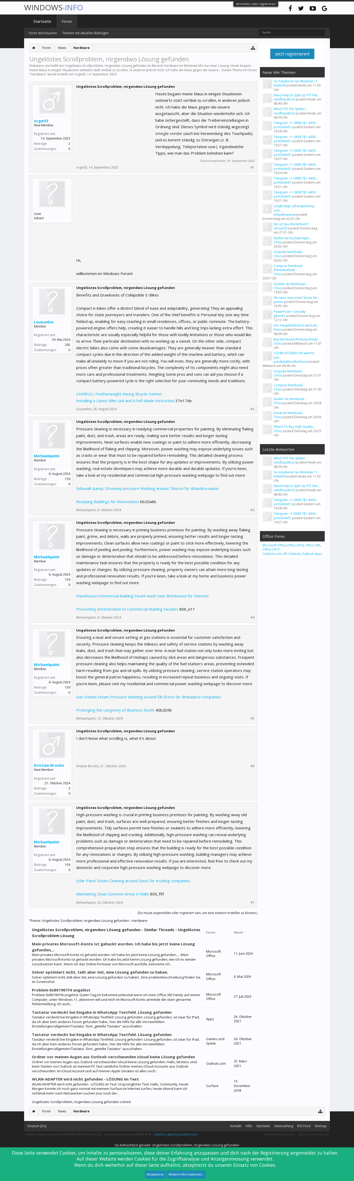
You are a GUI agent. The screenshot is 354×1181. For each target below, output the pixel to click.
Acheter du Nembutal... (290, 284)
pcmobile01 (282, 127)
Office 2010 (295, 545)
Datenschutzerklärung (313, 1134)
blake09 (279, 85)
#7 (252, 903)
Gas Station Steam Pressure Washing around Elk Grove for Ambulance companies (148, 696)
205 (67, 345)
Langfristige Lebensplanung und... (294, 208)
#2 (252, 409)
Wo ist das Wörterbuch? (291, 224)
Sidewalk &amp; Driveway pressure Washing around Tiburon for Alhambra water (147, 488)
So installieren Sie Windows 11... (297, 81)
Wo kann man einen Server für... (297, 297)
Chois (278, 242)
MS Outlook (291, 554)
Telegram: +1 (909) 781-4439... (296, 123)
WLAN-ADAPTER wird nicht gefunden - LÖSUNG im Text (85, 1079)
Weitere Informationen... (186, 1174)
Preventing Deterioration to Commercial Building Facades (127, 609)
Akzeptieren (155, 1174)
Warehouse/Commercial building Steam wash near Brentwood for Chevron (142, 595)
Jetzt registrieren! (292, 54)
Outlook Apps (312, 554)
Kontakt (235, 1126)
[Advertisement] (115, 123)
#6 (252, 766)
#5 (252, 718)
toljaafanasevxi (285, 214)
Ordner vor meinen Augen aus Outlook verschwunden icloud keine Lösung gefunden (113, 1056)
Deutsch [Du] (36, 1126)
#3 (252, 510)
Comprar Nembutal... (289, 385)
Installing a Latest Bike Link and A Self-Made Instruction (125, 400)
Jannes (278, 302)
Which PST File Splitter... (291, 109)
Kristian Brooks (49, 765)
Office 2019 (271, 549)
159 (67, 479)
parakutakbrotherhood (291, 361)
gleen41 (279, 316)
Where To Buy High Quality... (294, 426)
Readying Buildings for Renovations (107, 501)
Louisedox (44, 321)
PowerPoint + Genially (290, 311)
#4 (252, 617)
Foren (67, 21)
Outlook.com (272, 554)
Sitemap (321, 1126)
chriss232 (281, 228)
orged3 (80, 74)
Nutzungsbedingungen (279, 1134)
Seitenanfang (283, 1126)
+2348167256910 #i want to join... (294, 355)
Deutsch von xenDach (127, 1134)
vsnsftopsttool (284, 99)
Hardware (38, 74)
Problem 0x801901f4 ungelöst (61, 989)
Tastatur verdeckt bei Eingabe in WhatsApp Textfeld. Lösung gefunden (102, 1012)
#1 (252, 167)
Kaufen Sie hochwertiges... (292, 238)
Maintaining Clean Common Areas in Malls (112, 893)
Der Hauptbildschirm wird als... (296, 325)
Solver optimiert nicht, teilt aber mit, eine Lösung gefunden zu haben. (100, 972)
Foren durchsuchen (43, 33)
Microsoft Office (274, 545)
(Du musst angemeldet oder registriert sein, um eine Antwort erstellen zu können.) (197, 913)
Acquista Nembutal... (289, 252)
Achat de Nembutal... (289, 413)
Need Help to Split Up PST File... (297, 95)
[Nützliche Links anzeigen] (253, 47)
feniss (278, 329)
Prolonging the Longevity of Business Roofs (115, 710)
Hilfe (248, 1126)
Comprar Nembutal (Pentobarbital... (288, 268)
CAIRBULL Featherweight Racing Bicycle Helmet (119, 393)
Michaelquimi (46, 455)
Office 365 (312, 545)
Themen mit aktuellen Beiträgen (85, 33)
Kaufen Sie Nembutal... (290, 399)
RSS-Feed (303, 1126)
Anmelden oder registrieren (255, 4)
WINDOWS (53, 7)
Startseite (42, 21)
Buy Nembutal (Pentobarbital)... (297, 339)
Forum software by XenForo (63, 1134)
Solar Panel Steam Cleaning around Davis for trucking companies (133, 880)
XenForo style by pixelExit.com (176, 1134)
